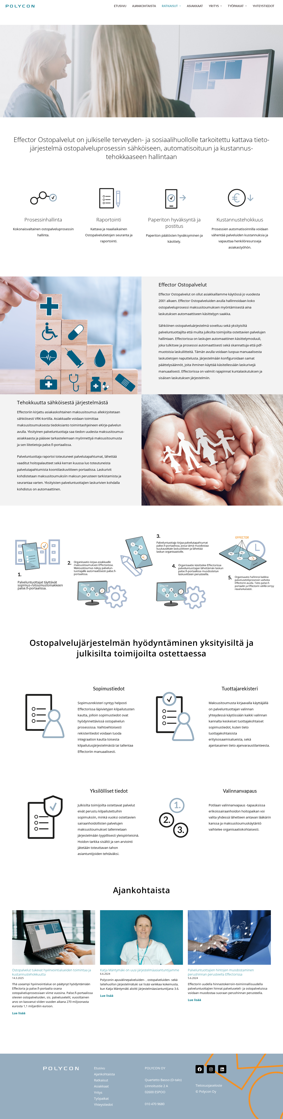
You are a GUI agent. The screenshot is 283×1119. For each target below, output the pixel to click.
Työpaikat (236, 6)
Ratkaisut (170, 6)
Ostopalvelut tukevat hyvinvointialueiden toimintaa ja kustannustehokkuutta (51, 972)
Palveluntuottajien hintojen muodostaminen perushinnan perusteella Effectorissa (221, 972)
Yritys (214, 6)
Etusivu (120, 6)
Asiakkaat (195, 6)
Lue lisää (18, 1013)
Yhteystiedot (263, 6)
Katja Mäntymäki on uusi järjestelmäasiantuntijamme (139, 970)
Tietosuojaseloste (209, 1085)
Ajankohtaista (144, 6)
